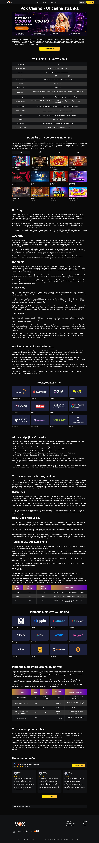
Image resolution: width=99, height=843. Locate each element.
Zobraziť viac (49, 796)
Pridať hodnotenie (78, 765)
